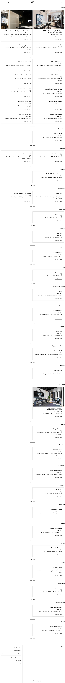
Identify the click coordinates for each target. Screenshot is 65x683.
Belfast (63, 543)
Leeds (63, 424)
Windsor (62, 248)
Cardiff (63, 622)
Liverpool (62, 169)
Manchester (61, 188)
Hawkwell (62, 504)
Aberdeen (62, 445)
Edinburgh (62, 384)
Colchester (61, 465)
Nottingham (61, 209)
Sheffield (62, 228)
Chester (62, 365)
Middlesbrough (60, 602)
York (63, 267)
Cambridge (61, 583)
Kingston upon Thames (58, 346)
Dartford (62, 148)
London (63, 7)
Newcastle (62, 306)
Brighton (62, 523)
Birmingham (61, 129)
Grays (63, 562)
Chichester (61, 485)
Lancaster (62, 326)
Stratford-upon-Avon (59, 286)
